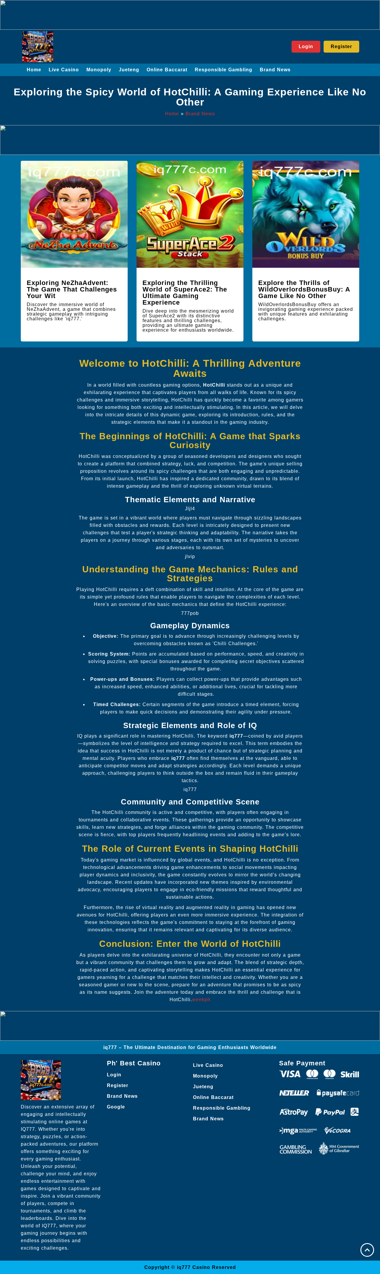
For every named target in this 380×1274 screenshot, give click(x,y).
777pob (190, 613)
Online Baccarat (167, 69)
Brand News (275, 69)
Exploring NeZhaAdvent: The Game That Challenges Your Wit (72, 289)
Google (116, 1106)
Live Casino (64, 69)
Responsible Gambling (223, 69)
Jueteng (129, 69)
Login (114, 1074)
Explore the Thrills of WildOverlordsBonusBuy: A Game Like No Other (304, 289)
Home (34, 69)
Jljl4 (190, 508)
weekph (201, 999)
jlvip (190, 556)
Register (117, 1085)
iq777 (190, 789)
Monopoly (98, 69)
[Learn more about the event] (190, 15)
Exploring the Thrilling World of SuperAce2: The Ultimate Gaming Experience (184, 292)
